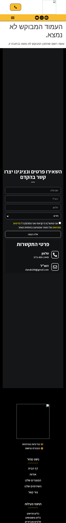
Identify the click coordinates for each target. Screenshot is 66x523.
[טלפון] (55, 254)
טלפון (45, 253)
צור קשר (33, 492)
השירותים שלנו (33, 486)
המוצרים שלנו (33, 480)
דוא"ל (44, 266)
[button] (13, 18)
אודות (33, 474)
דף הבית (33, 468)
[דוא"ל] (55, 267)
